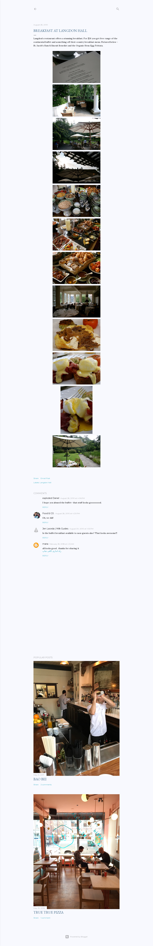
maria (45, 544)
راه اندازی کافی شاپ (51, 551)
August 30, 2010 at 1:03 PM (81, 529)
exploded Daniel (50, 498)
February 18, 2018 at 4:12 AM (61, 544)
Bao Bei (39, 779)
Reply (45, 507)
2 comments (46, 784)
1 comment (45, 918)
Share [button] (35, 478)
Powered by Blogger (79, 937)
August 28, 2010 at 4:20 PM (67, 513)
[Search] (118, 8)
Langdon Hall (45, 482)
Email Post (45, 478)
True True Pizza (48, 912)
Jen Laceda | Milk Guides (55, 528)
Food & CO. (48, 513)
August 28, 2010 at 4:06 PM (72, 498)
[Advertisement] (76, 628)
